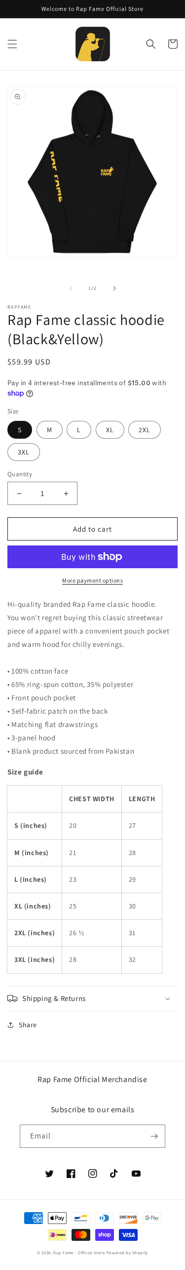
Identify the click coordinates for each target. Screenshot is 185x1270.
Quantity (19, 474)
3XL (24, 452)
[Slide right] (114, 288)
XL (110, 429)
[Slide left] (71, 288)
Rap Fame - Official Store (79, 1252)
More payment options (92, 580)
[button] (12, 44)
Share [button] (28, 1024)
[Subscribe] (154, 1136)
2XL (144, 429)
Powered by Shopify (127, 1252)
